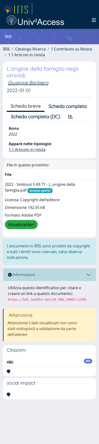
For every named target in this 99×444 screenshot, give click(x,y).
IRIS (6, 49)
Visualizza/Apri (21, 224)
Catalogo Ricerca (30, 49)
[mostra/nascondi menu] (94, 20)
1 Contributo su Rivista (71, 49)
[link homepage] (17, 8)
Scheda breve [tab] (26, 106)
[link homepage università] (35, 20)
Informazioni (23, 274)
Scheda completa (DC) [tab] (35, 116)
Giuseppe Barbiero (28, 83)
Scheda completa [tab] (68, 106)
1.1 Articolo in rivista (26, 54)
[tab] (70, 117)
